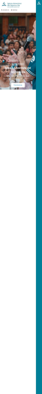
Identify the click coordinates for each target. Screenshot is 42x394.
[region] (18, 51)
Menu (15, 10)
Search (6, 10)
